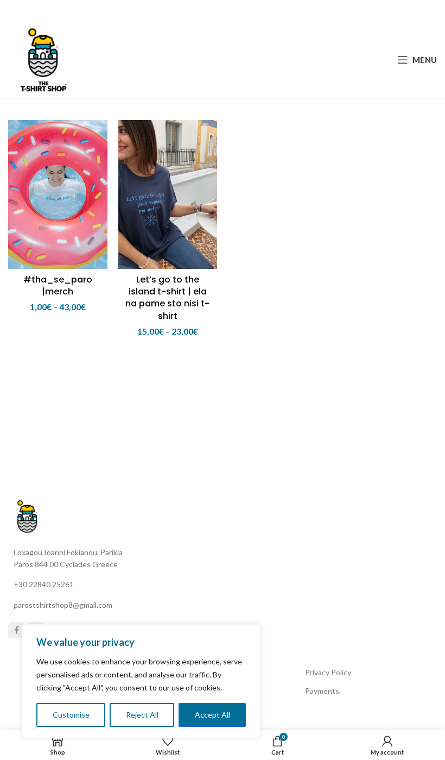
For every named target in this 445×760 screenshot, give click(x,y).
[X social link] (208, 11)
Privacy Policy (328, 672)
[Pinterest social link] (222, 11)
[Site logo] (43, 58)
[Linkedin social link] (235, 11)
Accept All (212, 714)
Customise (71, 714)
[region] (141, 681)
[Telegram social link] (249, 11)
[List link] (115, 585)
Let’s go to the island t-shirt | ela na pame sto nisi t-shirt (167, 297)
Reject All (142, 714)
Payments (322, 690)
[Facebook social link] (195, 11)
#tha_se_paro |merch (57, 285)
